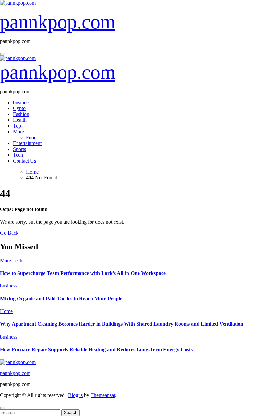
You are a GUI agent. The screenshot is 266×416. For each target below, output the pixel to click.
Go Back (9, 233)
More (18, 131)
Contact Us (24, 160)
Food (31, 137)
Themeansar (103, 395)
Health (20, 120)
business (21, 102)
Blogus (75, 395)
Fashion (21, 114)
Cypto (19, 108)
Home (6, 311)
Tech (18, 155)
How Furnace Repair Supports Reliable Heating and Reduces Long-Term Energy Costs (96, 349)
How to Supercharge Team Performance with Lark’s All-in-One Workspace (83, 273)
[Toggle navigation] (2, 54)
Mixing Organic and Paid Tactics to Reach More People (61, 298)
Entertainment (27, 143)
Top (17, 126)
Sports (19, 149)
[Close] (2, 408)
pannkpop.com (57, 22)
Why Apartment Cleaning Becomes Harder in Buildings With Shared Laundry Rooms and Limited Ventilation (121, 324)
